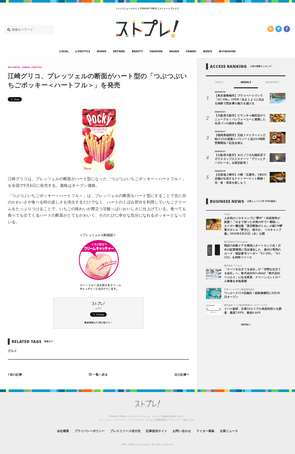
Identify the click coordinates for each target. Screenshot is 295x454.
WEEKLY (246, 82)
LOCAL (64, 51)
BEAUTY (137, 51)
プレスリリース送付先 (125, 431)
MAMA (174, 51)
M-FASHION (227, 51)
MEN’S (207, 51)
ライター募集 (205, 431)
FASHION (156, 51)
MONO (101, 51)
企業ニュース (229, 431)
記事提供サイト (156, 431)
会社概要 (63, 431)
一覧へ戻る (100, 374)
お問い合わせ (182, 431)
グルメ (12, 350)
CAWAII (191, 51)
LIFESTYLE (82, 51)
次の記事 (180, 374)
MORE (245, 325)
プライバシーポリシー (90, 431)
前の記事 (15, 374)
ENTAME (119, 51)
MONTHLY (272, 82)
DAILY (219, 82)
